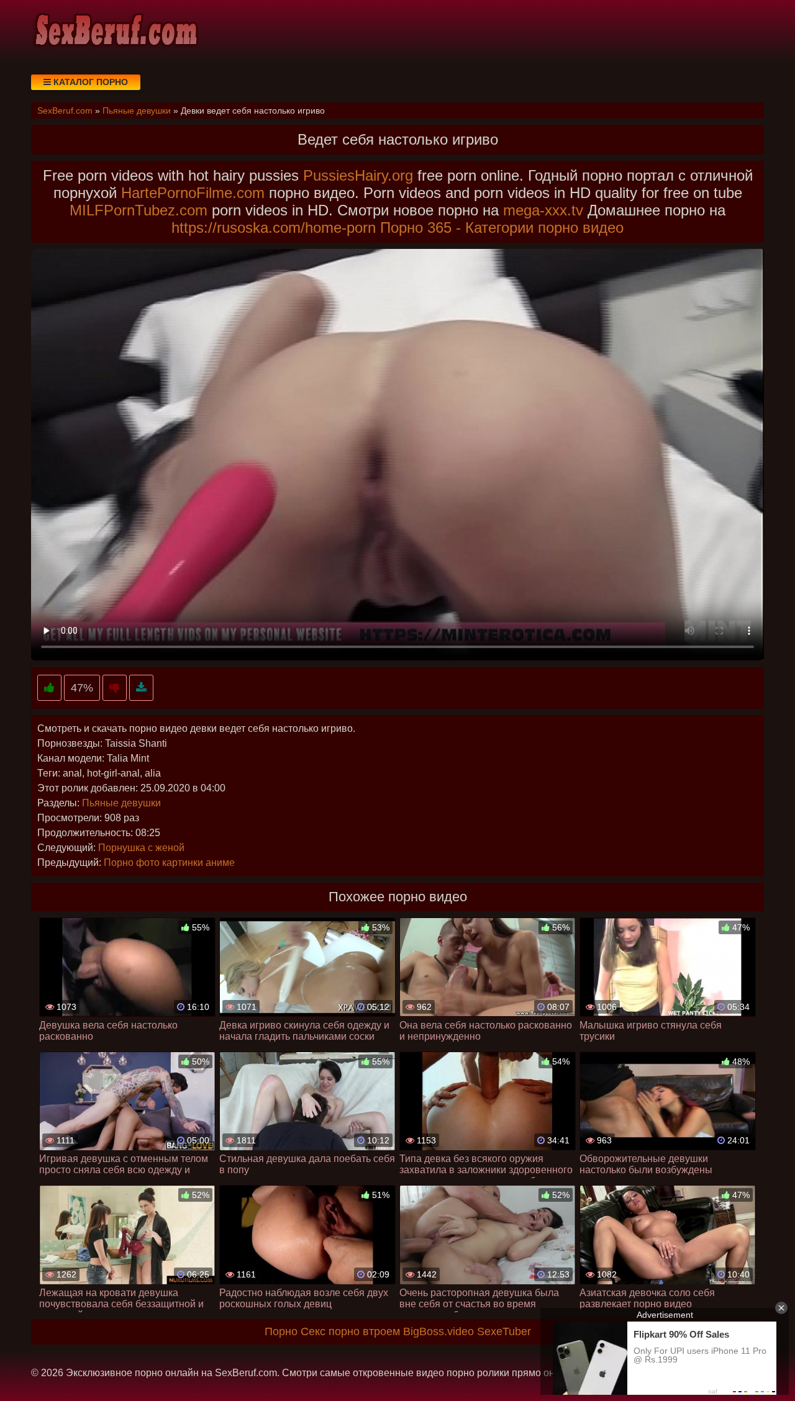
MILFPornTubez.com (138, 210)
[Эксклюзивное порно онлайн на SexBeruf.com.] (115, 31)
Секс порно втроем (350, 1331)
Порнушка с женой (141, 847)
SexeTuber (504, 1331)
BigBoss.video (438, 1331)
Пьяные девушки (121, 803)
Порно (281, 1331)
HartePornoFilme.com (193, 192)
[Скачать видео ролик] (141, 688)
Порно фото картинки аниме (169, 862)
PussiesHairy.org (358, 175)
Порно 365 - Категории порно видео (502, 227)
